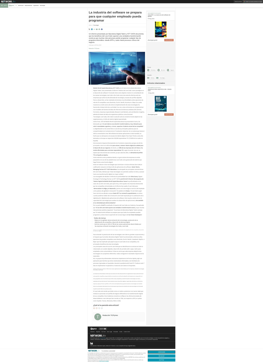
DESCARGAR (169, 40)
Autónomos (21, 5)
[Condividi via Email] (97, 29)
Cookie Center (127, 331)
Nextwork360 (102, 338)
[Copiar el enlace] (94, 29)
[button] (4, 5)
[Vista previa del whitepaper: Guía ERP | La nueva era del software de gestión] (161, 29)
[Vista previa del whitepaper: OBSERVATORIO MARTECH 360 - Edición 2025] (161, 104)
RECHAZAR (161, 356)
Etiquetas (98, 331)
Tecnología (42, 5)
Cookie (120, 331)
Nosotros (92, 331)
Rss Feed (104, 331)
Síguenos (102, 328)
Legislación (36, 5)
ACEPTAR (161, 360)
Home (90, 25)
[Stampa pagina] (99, 29)
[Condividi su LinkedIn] (92, 29)
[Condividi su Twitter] (89, 29)
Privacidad (115, 331)
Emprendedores (28, 5)
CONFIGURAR (161, 352)
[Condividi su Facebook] (102, 29)
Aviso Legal (109, 331)
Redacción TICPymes (94, 48)
